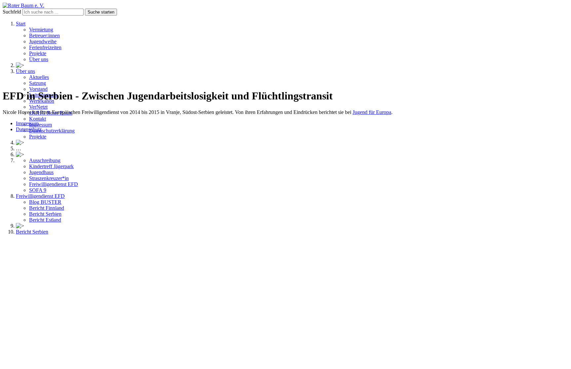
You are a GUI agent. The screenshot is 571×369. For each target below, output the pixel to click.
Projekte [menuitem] (37, 53)
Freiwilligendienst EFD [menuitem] (53, 184)
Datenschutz (29, 129)
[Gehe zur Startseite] (23, 5)
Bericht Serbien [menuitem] (45, 214)
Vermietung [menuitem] (41, 29)
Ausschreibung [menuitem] (44, 160)
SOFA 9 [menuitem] (37, 190)
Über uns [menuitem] (38, 59)
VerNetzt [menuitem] (38, 107)
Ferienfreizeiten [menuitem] (45, 47)
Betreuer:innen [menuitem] (44, 35)
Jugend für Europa (372, 112)
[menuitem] (20, 23)
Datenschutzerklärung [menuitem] (52, 130)
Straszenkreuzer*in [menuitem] (49, 178)
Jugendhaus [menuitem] (41, 172)
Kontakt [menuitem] (37, 119)
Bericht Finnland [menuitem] (46, 208)
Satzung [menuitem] (37, 83)
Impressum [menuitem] (40, 125)
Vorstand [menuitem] (38, 89)
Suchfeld (12, 12)
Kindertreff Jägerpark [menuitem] (51, 166)
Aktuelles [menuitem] (39, 77)
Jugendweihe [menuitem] (43, 41)
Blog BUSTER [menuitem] (45, 202)
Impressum (27, 123)
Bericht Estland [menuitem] (45, 220)
